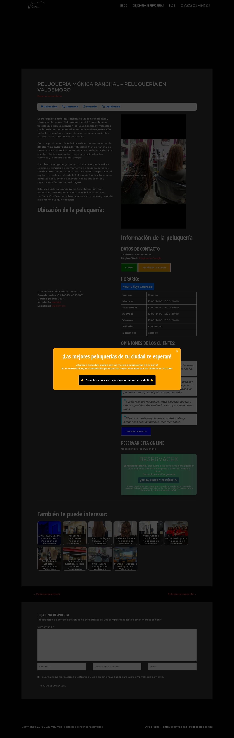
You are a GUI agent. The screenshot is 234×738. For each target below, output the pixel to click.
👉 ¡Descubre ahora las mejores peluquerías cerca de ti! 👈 (117, 380)
